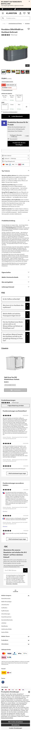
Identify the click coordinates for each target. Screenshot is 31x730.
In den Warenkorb (17, 116)
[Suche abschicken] (3, 18)
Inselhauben (4, 607)
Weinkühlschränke (6, 598)
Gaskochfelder (5, 632)
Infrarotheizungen (5, 613)
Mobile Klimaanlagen (6, 601)
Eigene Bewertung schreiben (16, 405)
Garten (3, 23)
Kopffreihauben (5, 610)
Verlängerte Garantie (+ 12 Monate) (16, 135)
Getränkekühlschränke (7, 620)
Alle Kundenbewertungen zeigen (17, 473)
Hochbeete (27, 23)
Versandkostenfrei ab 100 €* (23, 9)
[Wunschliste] (24, 13)
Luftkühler (3, 623)
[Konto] (20, 13)
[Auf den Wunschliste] (29, 29)
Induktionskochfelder (6, 629)
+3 (26, 107)
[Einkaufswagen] (28, 13)
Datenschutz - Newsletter (11, 583)
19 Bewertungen (14, 34)
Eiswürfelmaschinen (6, 617)
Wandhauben (4, 626)
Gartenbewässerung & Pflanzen (15, 23)
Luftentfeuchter (5, 604)
